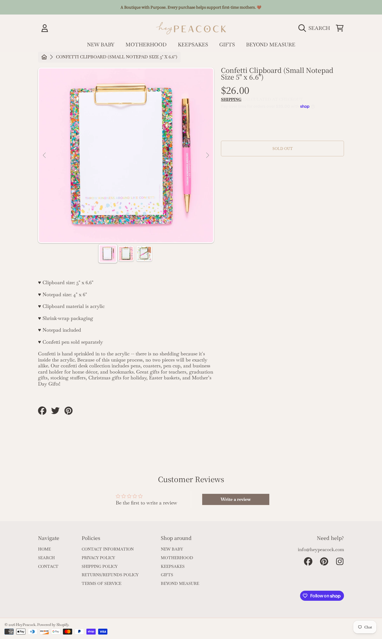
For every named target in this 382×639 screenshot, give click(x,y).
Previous (45, 155)
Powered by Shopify (52, 624)
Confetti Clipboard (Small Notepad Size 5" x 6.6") (116, 57)
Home (44, 549)
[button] (315, 28)
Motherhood (177, 557)
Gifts (167, 574)
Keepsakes (173, 566)
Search (46, 557)
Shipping (231, 99)
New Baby (172, 549)
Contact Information (108, 549)
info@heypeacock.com (321, 549)
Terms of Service (101, 583)
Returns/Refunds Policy (110, 574)
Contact (48, 566)
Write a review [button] (236, 499)
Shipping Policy (99, 566)
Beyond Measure (180, 583)
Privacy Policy (98, 557)
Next (207, 155)
